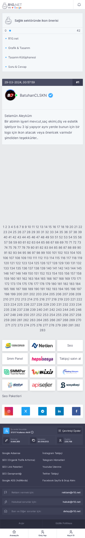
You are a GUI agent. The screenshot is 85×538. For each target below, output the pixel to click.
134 (12, 268)
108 (17, 258)
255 (59, 315)
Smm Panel (15, 358)
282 (77, 325)
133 (6, 268)
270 (78, 320)
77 (19, 247)
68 (57, 242)
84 (51, 247)
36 (66, 232)
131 (73, 263)
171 (79, 278)
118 (74, 258)
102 (60, 253)
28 (28, 232)
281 (70, 325)
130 (67, 263)
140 (48, 268)
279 (58, 325)
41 (10, 237)
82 (41, 247)
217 (48, 299)
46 (33, 237)
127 (48, 263)
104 (72, 253)
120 (6, 263)
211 (11, 299)
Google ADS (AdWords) (15, 480)
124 (30, 263)
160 (12, 278)
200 (19, 294)
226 (26, 304)
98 (38, 253)
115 (57, 258)
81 (37, 247)
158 (78, 273)
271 (7, 325)
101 (54, 253)
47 (38, 237)
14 (45, 227)
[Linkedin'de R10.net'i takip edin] (59, 411)
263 (32, 320)
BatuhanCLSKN (33, 95)
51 (56, 237)
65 (43, 242)
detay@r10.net (72, 511)
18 (62, 227)
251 (32, 315)
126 (42, 263)
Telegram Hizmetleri (53, 459)
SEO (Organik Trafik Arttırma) (18, 459)
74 (6, 247)
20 (71, 227)
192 (48, 289)
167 (55, 278)
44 (24, 237)
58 (10, 242)
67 (52, 242)
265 (46, 320)
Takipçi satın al (70, 358)
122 (18, 263)
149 (24, 273)
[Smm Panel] (42, 358)
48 (42, 237)
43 (19, 237)
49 (47, 237)
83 (46, 247)
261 (19, 320)
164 (36, 278)
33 (52, 232)
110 (29, 258)
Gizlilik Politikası (63, 523)
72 (74, 242)
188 (24, 289)
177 (36, 284)
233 (72, 304)
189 (30, 289)
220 (66, 299)
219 (60, 299)
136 (24, 268)
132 (78, 263)
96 (29, 253)
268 (65, 320)
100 (48, 253)
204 (45, 294)
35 (61, 232)
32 (47, 232)
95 (24, 253)
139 (42, 268)
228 (39, 304)
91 (5, 253)
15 (50, 227)
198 (6, 294)
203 (39, 294)
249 (19, 315)
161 (18, 278)
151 (36, 273)
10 (29, 227)
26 (19, 232)
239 (33, 309)
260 (13, 320)
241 (45, 309)
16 (54, 227)
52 (61, 237)
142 (60, 268)
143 (66, 268)
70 (66, 242)
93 (15, 253)
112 (40, 258)
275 (32, 325)
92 (10, 253)
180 (53, 284)
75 (10, 247)
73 (79, 242)
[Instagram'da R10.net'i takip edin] (8, 411)
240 (39, 309)
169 (67, 278)
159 (6, 278)
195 (66, 289)
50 (52, 237)
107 (11, 258)
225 (20, 304)
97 (33, 253)
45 (28, 237)
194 (60, 289)
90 (79, 247)
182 (65, 284)
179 (47, 284)
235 (6, 309)
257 (72, 315)
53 (66, 237)
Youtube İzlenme (51, 466)
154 (54, 273)
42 (14, 237)
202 (32, 294)
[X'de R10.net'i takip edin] (25, 411)
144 (73, 268)
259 (6, 320)
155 (60, 273)
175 (24, 284)
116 (63, 258)
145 (79, 268)
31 (42, 232)
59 (15, 242)
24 (10, 232)
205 (52, 294)
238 (26, 309)
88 (70, 247)
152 (42, 273)
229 (46, 304)
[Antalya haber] (15, 345)
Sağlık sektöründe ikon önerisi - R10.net (15, 5)
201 (25, 294)
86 (60, 247)
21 (75, 227)
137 (30, 268)
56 (80, 237)
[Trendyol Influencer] (42, 372)
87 (65, 247)
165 (43, 278)
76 (15, 247)
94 (19, 253)
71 (70, 242)
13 (41, 227)
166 (49, 278)
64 (38, 242)
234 (78, 304)
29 (33, 232)
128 (54, 263)
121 (12, 263)
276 (39, 325)
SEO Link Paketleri (12, 466)
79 (28, 247)
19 (66, 227)
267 (59, 320)
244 (65, 309)
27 (24, 232)
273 (20, 325)
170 (73, 278)
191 (42, 289)
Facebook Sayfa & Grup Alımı (58, 480)
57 (6, 242)
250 (26, 315)
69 (62, 242)
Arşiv (21, 523)
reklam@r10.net (71, 492)
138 (36, 268)
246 (78, 309)
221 (73, 299)
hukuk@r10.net (72, 501)
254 (52, 315)
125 (36, 263)
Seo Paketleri (11, 396)
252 (39, 315)
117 (68, 258)
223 (6, 304)
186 (12, 289)
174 (18, 284)
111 (35, 258)
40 (5, 237)
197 (78, 289)
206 (58, 294)
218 (54, 299)
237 (19, 309)
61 (24, 242)
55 (75, 237)
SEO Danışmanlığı (11, 473)
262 (26, 320)
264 (39, 320)
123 (24, 263)
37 (70, 232)
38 (75, 232)
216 (42, 299)
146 (6, 273)
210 (5, 299)
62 (29, 242)
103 (66, 253)
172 (6, 284)
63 (33, 242)
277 (45, 325)
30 (38, 232)
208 (71, 294)
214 (29, 299)
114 (51, 258)
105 (78, 253)
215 (35, 299)
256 (65, 315)
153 (48, 273)
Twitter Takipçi (50, 473)
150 (30, 273)
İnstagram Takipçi (52, 453)
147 (12, 273)
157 (72, 273)
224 (13, 304)
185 (6, 289)
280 (64, 325)
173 (12, 284)
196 (73, 289)
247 (6, 315)
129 (61, 263)
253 (45, 315)
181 (59, 284)
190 (36, 289)
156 (66, 273)
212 (17, 299)
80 (32, 247)
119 (79, 258)
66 (48, 242)
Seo (70, 345)
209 (78, 294)
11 (33, 227)
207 (65, 294)
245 (72, 309)
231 (59, 304)
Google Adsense (11, 453)
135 (18, 268)
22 (80, 227)
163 (30, 278)
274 (26, 325)
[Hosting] (42, 345)
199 (13, 294)
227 (33, 304)
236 (13, 309)
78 (23, 247)
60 (20, 242)
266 (52, 320)
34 (56, 232)
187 (18, 289)
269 (72, 320)
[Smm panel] (15, 372)
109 (23, 258)
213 (23, 299)
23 (5, 232)
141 (54, 268)
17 (58, 227)
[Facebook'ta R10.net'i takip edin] (76, 411)
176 (30, 284)
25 (15, 232)
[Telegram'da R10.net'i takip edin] (42, 411)
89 (74, 247)
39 (80, 232)
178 (41, 284)
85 (56, 247)
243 (59, 309)
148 (18, 273)
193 (54, 289)
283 (42, 330)
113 (46, 258)
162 (24, 278)
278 (51, 325)
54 (70, 237)
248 (13, 315)
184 (78, 284)
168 (61, 278)
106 (5, 258)
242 (52, 309)
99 (43, 253)
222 (79, 299)
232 (65, 304)
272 (14, 325)
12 (37, 227)
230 (52, 304)
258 (78, 315)
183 (71, 284)
